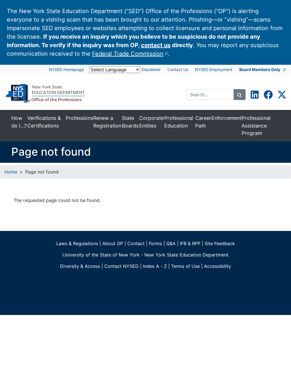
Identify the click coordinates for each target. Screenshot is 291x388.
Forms (155, 243)
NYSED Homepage (66, 69)
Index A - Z (155, 266)
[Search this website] (240, 94)
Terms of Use (185, 266)
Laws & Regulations (77, 243)
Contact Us (177, 69)
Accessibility (217, 266)
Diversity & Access (80, 266)
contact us (156, 45)
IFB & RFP (190, 243)
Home (11, 172)
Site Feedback (220, 243)
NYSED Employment (213, 69)
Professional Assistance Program (256, 125)
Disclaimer (151, 69)
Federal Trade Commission (127, 53)
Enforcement (226, 118)
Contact (136, 243)
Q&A (171, 243)
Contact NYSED (121, 266)
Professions (79, 118)
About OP (112, 243)
